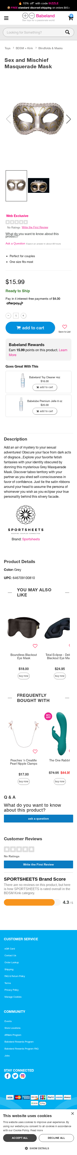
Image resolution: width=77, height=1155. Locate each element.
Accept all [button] (20, 1137)
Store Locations (13, 1028)
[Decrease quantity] (8, 315)
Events (8, 1021)
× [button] (72, 1113)
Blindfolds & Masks (50, 48)
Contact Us (10, 955)
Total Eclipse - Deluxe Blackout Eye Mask (60, 656)
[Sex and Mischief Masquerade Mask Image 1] (38, 119)
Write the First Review (35, 227)
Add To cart (33, 327)
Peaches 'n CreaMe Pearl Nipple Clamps (23, 762)
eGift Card (10, 948)
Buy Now (23, 675)
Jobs (7, 1055)
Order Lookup (12, 962)
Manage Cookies (13, 996)
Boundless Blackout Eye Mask (23, 656)
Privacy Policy (12, 989)
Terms (8, 983)
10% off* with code (38, 3)
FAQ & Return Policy (15, 976)
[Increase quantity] (23, 315)
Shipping (9, 969)
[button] (6, 18)
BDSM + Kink (24, 48)
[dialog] (38, 1132)
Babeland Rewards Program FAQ (22, 1048)
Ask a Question (15, 243)
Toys (7, 48)
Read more (36, 1130)
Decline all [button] (56, 1137)
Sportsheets (31, 539)
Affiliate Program (13, 1034)
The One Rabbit (59, 760)
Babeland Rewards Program (19, 1041)
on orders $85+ (38, 7)
